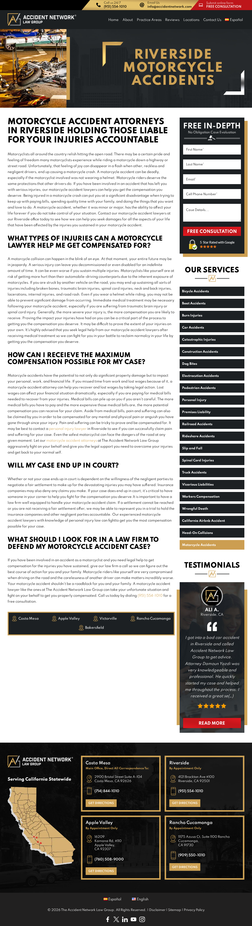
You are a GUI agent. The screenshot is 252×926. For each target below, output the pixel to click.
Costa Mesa (28, 618)
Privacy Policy (194, 910)
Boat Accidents (193, 303)
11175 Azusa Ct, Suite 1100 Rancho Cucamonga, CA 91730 (204, 841)
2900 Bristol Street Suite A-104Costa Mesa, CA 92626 (118, 779)
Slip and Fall (192, 448)
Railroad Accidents (197, 424)
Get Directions (101, 803)
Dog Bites (189, 364)
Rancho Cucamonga (154, 618)
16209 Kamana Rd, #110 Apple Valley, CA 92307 (108, 843)
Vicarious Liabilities (198, 484)
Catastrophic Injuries (199, 339)
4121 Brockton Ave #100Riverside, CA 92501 (196, 779)
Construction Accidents (200, 351)
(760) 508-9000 (109, 859)
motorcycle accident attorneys (71, 440)
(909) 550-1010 (191, 855)
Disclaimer (157, 910)
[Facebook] (109, 921)
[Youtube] (135, 921)
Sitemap (174, 910)
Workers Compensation (201, 496)
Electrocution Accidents (200, 376)
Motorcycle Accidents (199, 545)
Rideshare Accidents (198, 436)
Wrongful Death (195, 508)
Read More (212, 723)
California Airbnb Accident (203, 521)
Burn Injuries (192, 315)
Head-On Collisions (197, 533)
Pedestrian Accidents (199, 388)
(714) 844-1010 (106, 791)
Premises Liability (196, 412)
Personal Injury (194, 400)
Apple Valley (69, 618)
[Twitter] (117, 921)
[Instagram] (143, 921)
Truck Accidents (194, 472)
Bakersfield (94, 627)
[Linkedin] (126, 921)
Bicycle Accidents (195, 291)
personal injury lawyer (68, 429)
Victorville (108, 618)
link (113, 5)
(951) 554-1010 (150, 595)
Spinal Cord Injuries (198, 460)
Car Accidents (193, 327)
